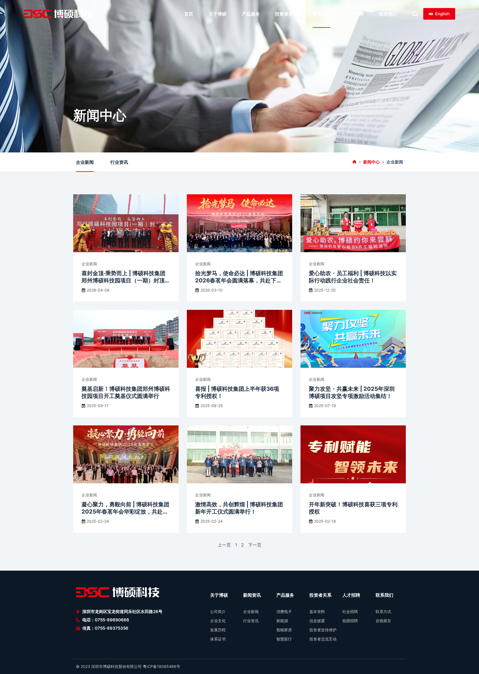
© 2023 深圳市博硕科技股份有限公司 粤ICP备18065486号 (128, 666)
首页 (188, 14)
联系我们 (388, 14)
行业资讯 (119, 162)
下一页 (254, 545)
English (442, 13)
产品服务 (251, 14)
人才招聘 (355, 14)
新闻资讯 (252, 595)
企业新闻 (85, 162)
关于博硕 (217, 14)
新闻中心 (321, 14)
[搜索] (415, 14)
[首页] (354, 162)
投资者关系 (286, 14)
